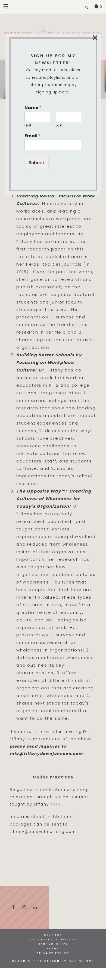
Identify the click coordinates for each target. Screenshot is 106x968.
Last (59, 125)
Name (32, 108)
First (27, 125)
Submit (36, 162)
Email (32, 136)
